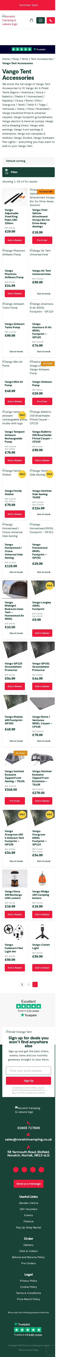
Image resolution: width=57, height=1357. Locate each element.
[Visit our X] (41, 1169)
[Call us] (51, 20)
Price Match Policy (28, 1299)
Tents (24, 59)
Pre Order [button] (42, 240)
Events (28, 1215)
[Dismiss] (53, 5)
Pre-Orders (28, 1263)
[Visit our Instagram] (24, 1169)
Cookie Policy (28, 1287)
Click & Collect (28, 1251)
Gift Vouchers (28, 1209)
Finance (28, 1221)
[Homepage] (9, 20)
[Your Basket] (31, 20)
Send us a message (28, 1184)
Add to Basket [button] (15, 240)
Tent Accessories (41, 59)
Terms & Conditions (28, 1293)
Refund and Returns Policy (28, 1257)
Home (6, 59)
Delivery (29, 1245)
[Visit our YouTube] (33, 1169)
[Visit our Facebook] (16, 1169)
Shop (15, 59)
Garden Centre (28, 1203)
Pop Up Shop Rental (28, 1227)
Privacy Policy (28, 1281)
